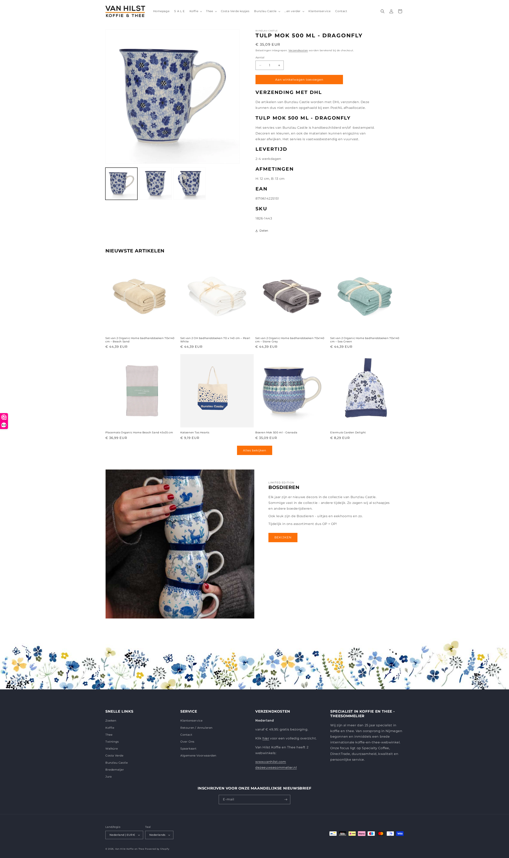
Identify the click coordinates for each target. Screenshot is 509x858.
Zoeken (110, 720)
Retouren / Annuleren (196, 727)
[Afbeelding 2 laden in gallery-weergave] (155, 184)
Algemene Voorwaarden (198, 755)
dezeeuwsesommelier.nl (276, 767)
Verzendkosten (298, 50)
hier (265, 738)
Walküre (111, 748)
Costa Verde (114, 755)
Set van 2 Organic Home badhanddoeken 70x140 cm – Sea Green (364, 339)
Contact (186, 734)
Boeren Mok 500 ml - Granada (276, 432)
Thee (108, 734)
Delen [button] (263, 230)
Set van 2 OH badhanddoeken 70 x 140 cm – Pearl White (215, 339)
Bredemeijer (114, 769)
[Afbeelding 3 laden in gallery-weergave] (190, 184)
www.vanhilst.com (270, 762)
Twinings (112, 741)
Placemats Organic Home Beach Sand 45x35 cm (139, 432)
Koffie (109, 727)
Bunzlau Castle (116, 762)
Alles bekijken (254, 450)
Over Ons (187, 741)
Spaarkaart (188, 748)
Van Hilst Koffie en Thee (129, 848)
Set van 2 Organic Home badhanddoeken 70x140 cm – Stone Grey (289, 339)
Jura (108, 776)
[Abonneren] (285, 799)
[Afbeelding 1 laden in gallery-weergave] (121, 184)
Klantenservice (191, 720)
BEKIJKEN (282, 537)
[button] (195, 11)
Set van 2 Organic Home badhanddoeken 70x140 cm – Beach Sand (140, 339)
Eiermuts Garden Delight (348, 432)
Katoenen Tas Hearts (194, 432)
